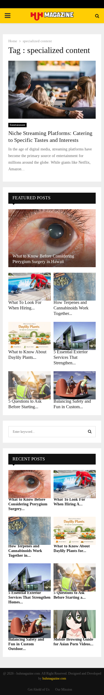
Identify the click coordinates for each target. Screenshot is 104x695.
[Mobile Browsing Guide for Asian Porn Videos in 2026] (75, 624)
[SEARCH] (90, 431)
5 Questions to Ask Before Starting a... (70, 595)
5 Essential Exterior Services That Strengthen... (71, 357)
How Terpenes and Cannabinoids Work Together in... (25, 551)
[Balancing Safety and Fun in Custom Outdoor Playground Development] (75, 385)
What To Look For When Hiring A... (69, 501)
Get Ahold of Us (39, 689)
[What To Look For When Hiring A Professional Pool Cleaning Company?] (29, 287)
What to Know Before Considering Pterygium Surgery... (27, 504)
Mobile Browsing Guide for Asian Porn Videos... (73, 641)
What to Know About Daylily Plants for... (72, 548)
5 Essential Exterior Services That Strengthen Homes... (29, 597)
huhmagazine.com (54, 678)
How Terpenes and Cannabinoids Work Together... (71, 308)
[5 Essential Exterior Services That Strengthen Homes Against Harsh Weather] (75, 336)
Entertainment (17, 124)
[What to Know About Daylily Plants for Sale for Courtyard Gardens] (29, 336)
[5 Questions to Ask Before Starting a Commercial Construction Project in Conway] (29, 385)
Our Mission (63, 689)
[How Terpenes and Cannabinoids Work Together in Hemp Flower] (75, 287)
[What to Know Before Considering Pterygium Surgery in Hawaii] (52, 238)
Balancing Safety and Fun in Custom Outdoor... (26, 644)
